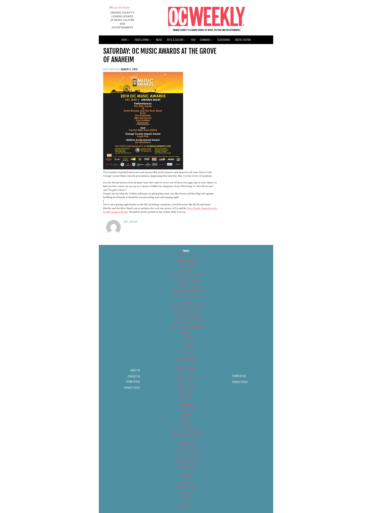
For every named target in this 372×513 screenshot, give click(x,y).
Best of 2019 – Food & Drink (188, 316)
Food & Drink (142, 40)
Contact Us (134, 376)
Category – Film (186, 373)
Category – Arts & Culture (186, 363)
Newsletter (186, 420)
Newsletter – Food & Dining (187, 449)
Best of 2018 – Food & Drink (188, 285)
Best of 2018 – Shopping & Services (187, 290)
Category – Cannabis (186, 368)
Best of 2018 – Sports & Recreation (187, 295)
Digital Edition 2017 (188, 408)
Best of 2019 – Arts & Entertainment (188, 306)
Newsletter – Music (188, 455)
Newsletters (186, 425)
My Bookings (188, 347)
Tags (188, 352)
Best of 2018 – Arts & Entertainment (188, 275)
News (124, 40)
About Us (135, 370)
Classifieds (186, 394)
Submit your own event (186, 486)
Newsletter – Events (187, 439)
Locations (187, 342)
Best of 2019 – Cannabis (187, 311)
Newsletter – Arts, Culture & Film (188, 429)
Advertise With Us (186, 260)
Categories (188, 336)
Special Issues (186, 481)
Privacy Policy (132, 388)
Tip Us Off (186, 497)
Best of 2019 (186, 301)
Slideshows (223, 40)
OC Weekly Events (186, 466)
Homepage (186, 414)
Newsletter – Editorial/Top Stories (187, 434)
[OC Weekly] (120, 7)
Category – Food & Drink (186, 378)
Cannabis (205, 40)
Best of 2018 (186, 270)
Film (193, 40)
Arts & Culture (175, 40)
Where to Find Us (186, 507)
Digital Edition (243, 40)
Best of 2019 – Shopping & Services (187, 321)
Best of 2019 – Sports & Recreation (187, 326)
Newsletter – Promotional (188, 460)
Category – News (186, 389)
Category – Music (186, 384)
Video (186, 502)
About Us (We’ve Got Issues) (186, 255)
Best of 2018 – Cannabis (187, 280)
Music (159, 40)
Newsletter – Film (188, 444)
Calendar (186, 332)
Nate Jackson (111, 69)
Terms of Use (133, 381)
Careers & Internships (186, 358)
